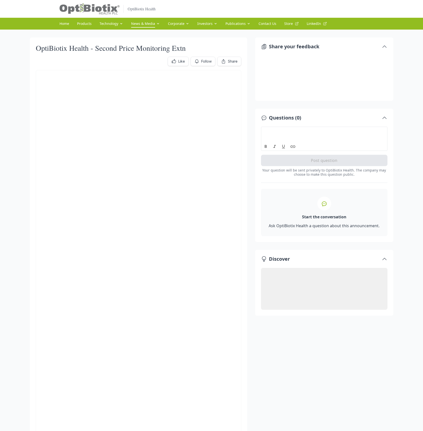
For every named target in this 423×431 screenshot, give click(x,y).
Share (233, 61)
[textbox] (324, 131)
